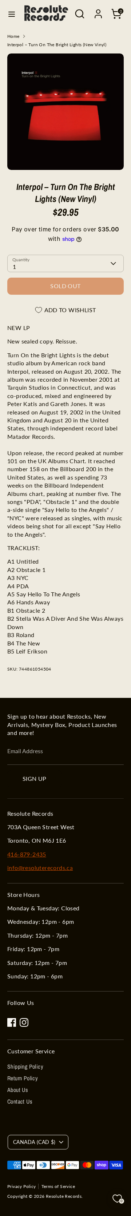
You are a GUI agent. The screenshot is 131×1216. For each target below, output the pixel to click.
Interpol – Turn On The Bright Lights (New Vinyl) (56, 44)
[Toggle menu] (11, 14)
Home (13, 36)
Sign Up (35, 778)
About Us (17, 1090)
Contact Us (19, 1101)
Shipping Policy (25, 1066)
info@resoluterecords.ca (40, 867)
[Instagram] (24, 1022)
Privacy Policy (21, 1186)
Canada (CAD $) (34, 1142)
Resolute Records (64, 1196)
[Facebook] (11, 1022)
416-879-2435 (26, 854)
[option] (65, 111)
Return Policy (22, 1078)
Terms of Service (58, 1186)
